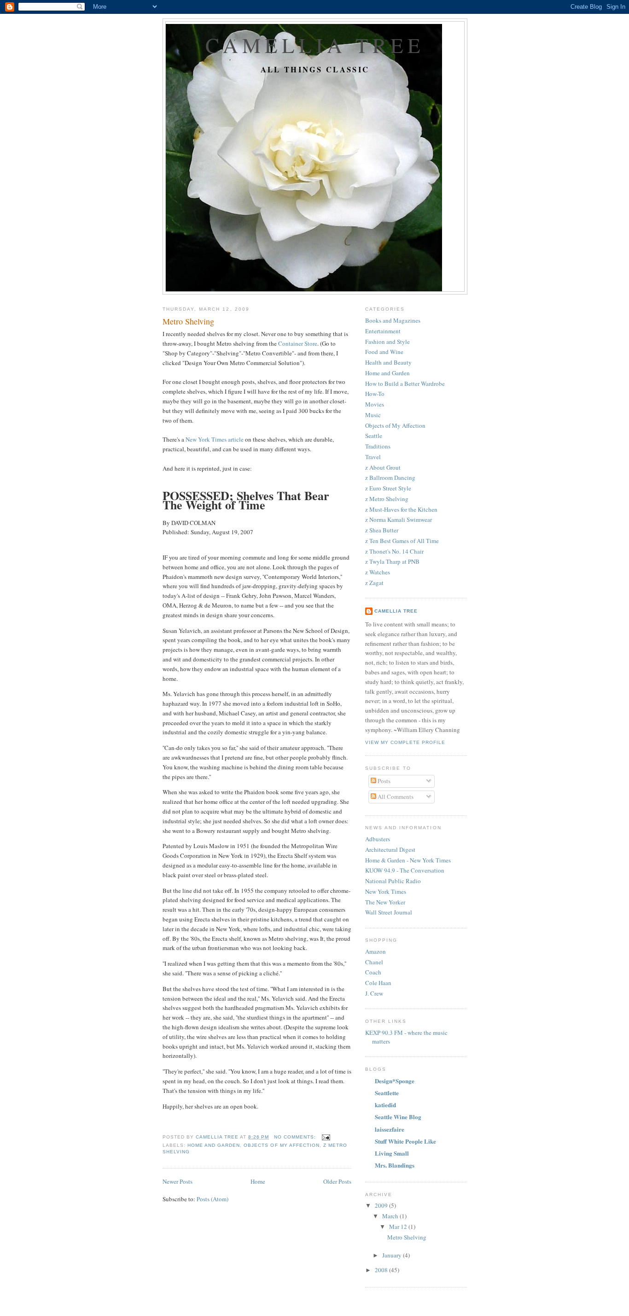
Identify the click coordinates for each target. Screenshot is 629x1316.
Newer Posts (177, 1181)
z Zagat (374, 582)
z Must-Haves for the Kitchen (401, 509)
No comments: (296, 1136)
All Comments (395, 796)
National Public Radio (393, 881)
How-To (374, 393)
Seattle (373, 435)
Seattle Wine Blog (398, 1116)
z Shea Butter (381, 530)
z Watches (377, 572)
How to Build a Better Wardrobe (405, 383)
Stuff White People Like (405, 1141)
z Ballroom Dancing (390, 477)
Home (257, 1181)
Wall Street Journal (388, 912)
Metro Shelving (188, 321)
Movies (374, 404)
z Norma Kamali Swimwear (398, 519)
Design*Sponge (394, 1080)
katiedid (385, 1104)
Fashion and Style (387, 341)
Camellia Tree (315, 45)
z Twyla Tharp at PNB (392, 561)
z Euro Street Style (388, 488)
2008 (382, 1270)
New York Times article (215, 439)
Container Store (297, 343)
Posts (383, 781)
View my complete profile (405, 742)
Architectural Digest (390, 849)
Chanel (374, 962)
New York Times (385, 891)
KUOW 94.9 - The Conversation (404, 870)
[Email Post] (326, 1136)
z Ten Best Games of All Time (402, 541)
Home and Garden (213, 1145)
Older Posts (337, 1181)
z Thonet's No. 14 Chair (394, 551)
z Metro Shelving (386, 499)
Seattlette (387, 1092)
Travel (373, 457)
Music (373, 415)
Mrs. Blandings (394, 1165)
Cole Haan (378, 983)
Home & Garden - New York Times (408, 860)
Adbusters (377, 839)
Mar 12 (398, 1226)
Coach (373, 972)
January (392, 1255)
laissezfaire (389, 1129)
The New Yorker (385, 902)
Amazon (375, 951)
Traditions (377, 446)
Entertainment (383, 331)
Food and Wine (384, 352)
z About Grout (383, 467)
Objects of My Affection (281, 1145)
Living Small (392, 1153)
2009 (382, 1205)
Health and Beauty (388, 362)
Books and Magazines (392, 320)
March (391, 1216)
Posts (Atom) (212, 1199)
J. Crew (374, 993)
